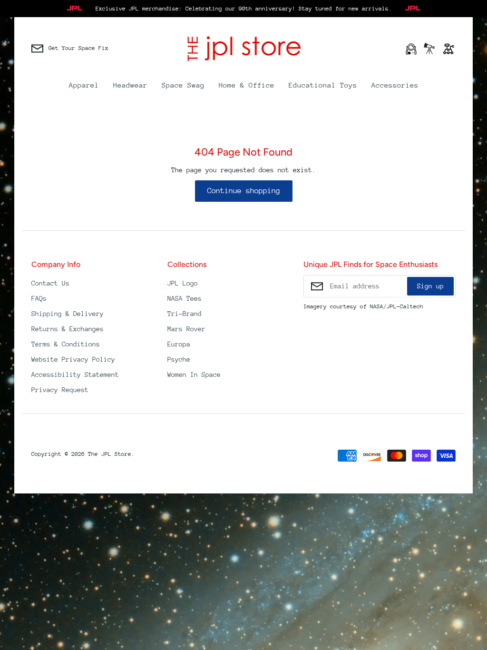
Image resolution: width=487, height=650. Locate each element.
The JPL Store (109, 454)
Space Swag (183, 85)
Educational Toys (323, 85)
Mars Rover (186, 329)
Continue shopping (243, 191)
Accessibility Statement (75, 374)
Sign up (430, 286)
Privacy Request (59, 390)
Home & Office (246, 85)
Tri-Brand (184, 313)
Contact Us (50, 283)
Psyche (178, 359)
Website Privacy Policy (73, 359)
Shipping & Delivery (67, 313)
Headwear (130, 85)
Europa (178, 344)
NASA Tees (184, 298)
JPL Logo (182, 283)
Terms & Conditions (65, 344)
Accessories (395, 85)
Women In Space (194, 374)
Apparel (84, 85)
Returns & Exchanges (67, 329)
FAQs (39, 298)
